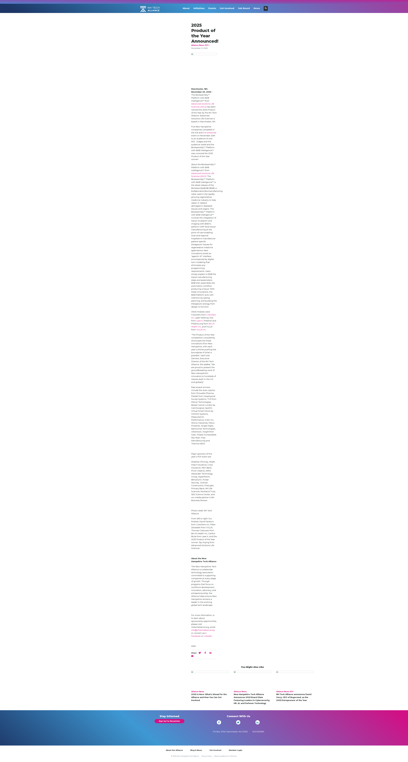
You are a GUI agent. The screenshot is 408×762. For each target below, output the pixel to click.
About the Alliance (174, 750)
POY (207, 45)
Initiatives (199, 8)
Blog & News (196, 750)
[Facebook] (219, 722)
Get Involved (227, 8)
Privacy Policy (206, 756)
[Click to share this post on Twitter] (200, 653)
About (186, 8)
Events (212, 8)
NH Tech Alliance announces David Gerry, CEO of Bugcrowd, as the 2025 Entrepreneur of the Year (293, 697)
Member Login (235, 750)
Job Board (244, 8)
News (257, 8)
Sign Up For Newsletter (169, 721)
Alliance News (197, 45)
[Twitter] (238, 722)
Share (194, 653)
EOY (292, 692)
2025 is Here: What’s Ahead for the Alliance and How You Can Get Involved (209, 697)
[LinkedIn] (257, 722)
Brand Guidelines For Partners (225, 756)
